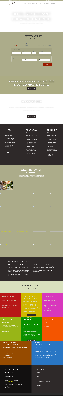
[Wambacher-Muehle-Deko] (56, 181)
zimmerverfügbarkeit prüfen (11, 152)
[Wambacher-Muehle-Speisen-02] (6, 206)
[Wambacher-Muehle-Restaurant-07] (23, 219)
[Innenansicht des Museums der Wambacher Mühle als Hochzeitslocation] (23, 231)
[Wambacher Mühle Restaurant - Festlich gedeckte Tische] (6, 218)
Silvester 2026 (53, 3)
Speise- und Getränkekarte (52, 155)
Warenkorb (39, 385)
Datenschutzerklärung (41, 388)
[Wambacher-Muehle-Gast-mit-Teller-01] (39, 206)
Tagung (40, 3)
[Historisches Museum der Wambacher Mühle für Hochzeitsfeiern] (56, 218)
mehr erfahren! (31, 88)
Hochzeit (33, 3)
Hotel (25, 3)
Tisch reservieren (30, 158)
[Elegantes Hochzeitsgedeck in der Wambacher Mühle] (39, 180)
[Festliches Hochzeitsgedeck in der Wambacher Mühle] (6, 244)
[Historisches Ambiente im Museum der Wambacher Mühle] (6, 231)
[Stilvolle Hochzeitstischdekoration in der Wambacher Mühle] (6, 189)
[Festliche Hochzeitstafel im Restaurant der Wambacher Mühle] (39, 218)
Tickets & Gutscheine (48, 0)
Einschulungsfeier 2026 (46, 3)
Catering (37, 3)
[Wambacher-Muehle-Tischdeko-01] (23, 181)
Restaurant (28, 3)
